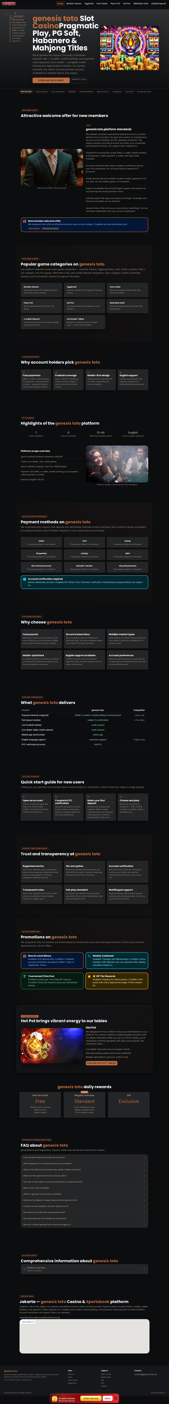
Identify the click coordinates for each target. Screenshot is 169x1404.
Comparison (117, 91)
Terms (70, 1377)
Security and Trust (144, 91)
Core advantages (58, 91)
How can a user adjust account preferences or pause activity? (53, 1182)
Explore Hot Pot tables (101, 1063)
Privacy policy (73, 1380)
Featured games (42, 91)
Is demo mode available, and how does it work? (46, 1206)
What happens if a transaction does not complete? (47, 1163)
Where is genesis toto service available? (42, 1194)
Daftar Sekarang (91, 1398)
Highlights (72, 91)
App (102, 1380)
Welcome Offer (26, 91)
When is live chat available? (36, 1188)
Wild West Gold (141, 3)
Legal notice (72, 1383)
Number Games (73, 3)
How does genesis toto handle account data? (45, 1218)
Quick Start (129, 91)
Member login (79, 79)
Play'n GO (115, 3)
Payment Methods (86, 91)
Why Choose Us (103, 91)
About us (71, 1374)
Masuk (107, 1398)
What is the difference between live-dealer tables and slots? (52, 1169)
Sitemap (104, 1386)
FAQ (102, 1383)
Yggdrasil (88, 3)
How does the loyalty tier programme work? (44, 1212)
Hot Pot (126, 3)
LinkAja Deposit (158, 3)
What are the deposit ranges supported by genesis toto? (50, 1200)
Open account (106, 1374)
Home (60, 3)
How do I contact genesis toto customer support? (47, 1224)
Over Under (102, 3)
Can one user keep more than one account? (44, 1157)
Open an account (51, 80)
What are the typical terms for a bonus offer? (45, 1175)
